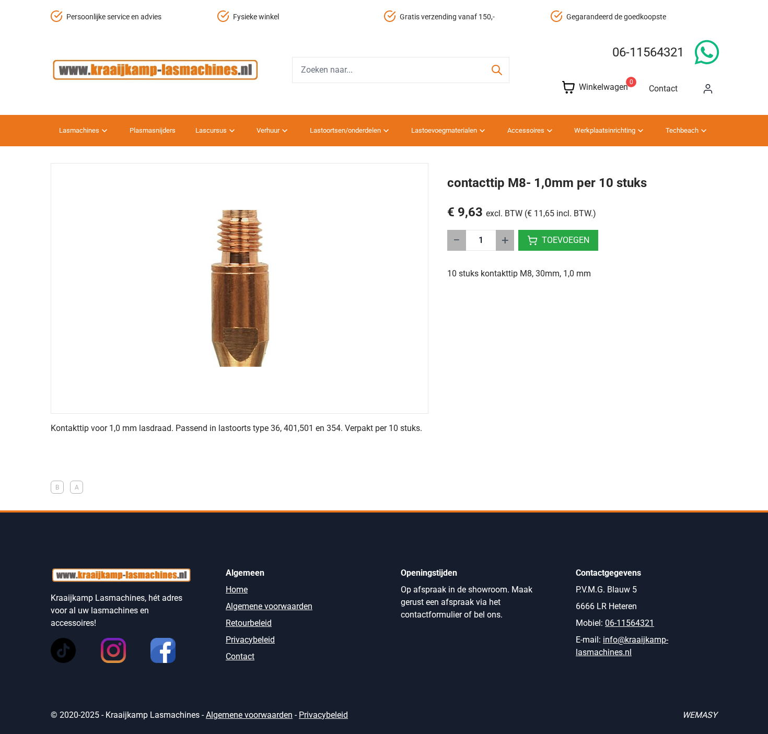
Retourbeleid (249, 623)
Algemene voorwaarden (269, 606)
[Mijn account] (708, 88)
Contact (663, 89)
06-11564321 (648, 52)
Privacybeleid (250, 640)
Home (237, 590)
